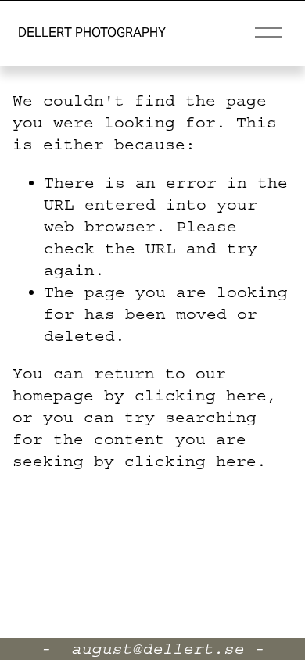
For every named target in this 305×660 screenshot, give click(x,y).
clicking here (201, 395)
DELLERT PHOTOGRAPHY (92, 32)
